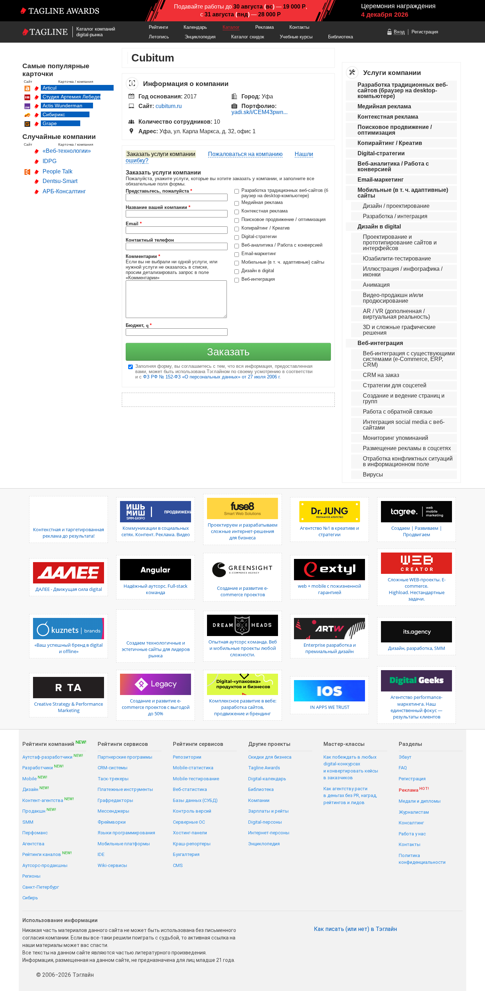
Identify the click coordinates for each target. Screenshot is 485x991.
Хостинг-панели (190, 832)
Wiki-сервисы (112, 865)
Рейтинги (158, 27)
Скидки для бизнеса (269, 757)
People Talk (57, 171)
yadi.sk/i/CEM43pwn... (259, 112)
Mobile (34, 778)
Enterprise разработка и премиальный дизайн (330, 648)
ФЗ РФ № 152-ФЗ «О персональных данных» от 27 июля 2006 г (211, 376)
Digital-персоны (265, 822)
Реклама (264, 27)
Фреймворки (112, 822)
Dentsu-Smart (60, 181)
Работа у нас (412, 833)
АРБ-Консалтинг (64, 191)
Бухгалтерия (186, 854)
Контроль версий (192, 811)
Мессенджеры (113, 811)
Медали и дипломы (420, 801)
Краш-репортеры (192, 843)
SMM (27, 822)
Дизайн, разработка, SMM (416, 648)
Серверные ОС (189, 822)
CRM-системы (112, 767)
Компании (258, 800)
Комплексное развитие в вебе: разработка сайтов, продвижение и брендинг (242, 707)
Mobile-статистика (193, 767)
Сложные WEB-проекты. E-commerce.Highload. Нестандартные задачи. (417, 589)
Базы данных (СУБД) (195, 800)
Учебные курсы (296, 36)
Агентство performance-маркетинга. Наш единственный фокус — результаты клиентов (416, 707)
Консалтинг (411, 822)
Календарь (195, 27)
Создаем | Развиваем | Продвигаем (416, 531)
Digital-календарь (267, 778)
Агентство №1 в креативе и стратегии (329, 531)
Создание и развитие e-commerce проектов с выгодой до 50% (156, 707)
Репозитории (187, 757)
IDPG (49, 161)
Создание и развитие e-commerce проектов (242, 591)
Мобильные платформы (124, 843)
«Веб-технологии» (67, 151)
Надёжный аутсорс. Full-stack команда (155, 589)
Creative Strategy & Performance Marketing (68, 707)
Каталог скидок (247, 36)
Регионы (31, 876)
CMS (178, 865)
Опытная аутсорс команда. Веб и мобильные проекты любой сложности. (242, 648)
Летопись (159, 36)
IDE (101, 854)
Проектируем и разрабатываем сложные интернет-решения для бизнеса (243, 531)
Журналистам (414, 812)
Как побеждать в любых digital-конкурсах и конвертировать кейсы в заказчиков (350, 767)
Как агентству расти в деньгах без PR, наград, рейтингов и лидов (350, 795)
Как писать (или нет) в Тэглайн (355, 929)
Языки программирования (126, 832)
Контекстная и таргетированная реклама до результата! (68, 532)
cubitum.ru (169, 106)
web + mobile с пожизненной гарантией (329, 589)
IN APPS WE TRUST (329, 707)
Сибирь (30, 897)
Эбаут (405, 757)
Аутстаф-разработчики (52, 757)
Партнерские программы (125, 757)
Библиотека (340, 36)
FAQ (403, 767)
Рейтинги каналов (47, 854)
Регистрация (425, 31)
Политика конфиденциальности (422, 859)
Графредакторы (115, 800)
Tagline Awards (264, 767)
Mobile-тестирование (196, 778)
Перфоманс (35, 832)
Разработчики (43, 767)
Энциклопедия (200, 36)
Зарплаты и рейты (268, 811)
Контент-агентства (48, 800)
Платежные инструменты (125, 789)
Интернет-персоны (268, 832)
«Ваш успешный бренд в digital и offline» (68, 648)
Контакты (299, 27)
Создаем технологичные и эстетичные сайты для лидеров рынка (156, 649)
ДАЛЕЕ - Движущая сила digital (69, 589)
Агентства (33, 843)
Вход (399, 31)
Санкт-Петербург (40, 887)
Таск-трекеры (113, 778)
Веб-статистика (190, 789)
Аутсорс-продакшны (44, 865)
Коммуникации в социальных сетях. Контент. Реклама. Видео (155, 531)
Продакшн (39, 811)
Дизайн (35, 789)
